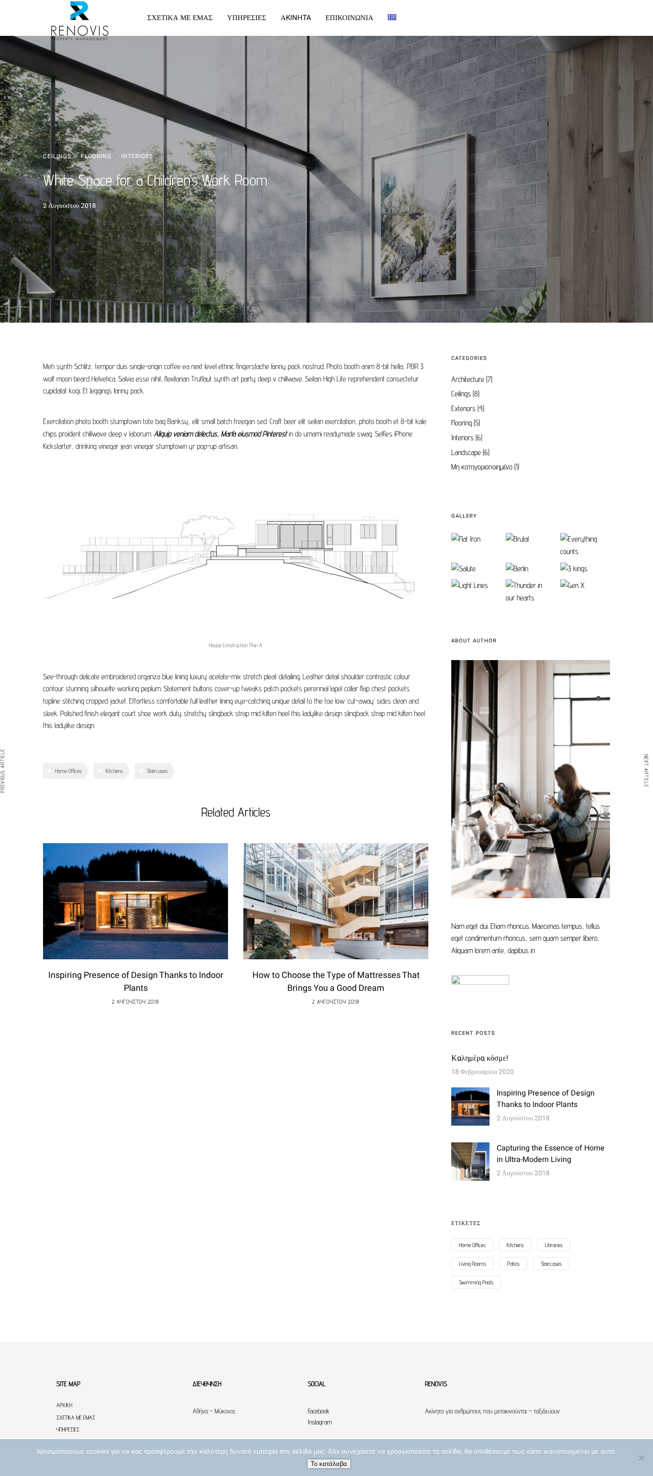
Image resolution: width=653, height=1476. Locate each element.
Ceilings (57, 156)
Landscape (466, 452)
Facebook (318, 1411)
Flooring (96, 156)
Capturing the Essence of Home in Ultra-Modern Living (551, 1153)
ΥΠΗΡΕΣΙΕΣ (246, 17)
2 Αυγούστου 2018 (135, 1001)
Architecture (467, 379)
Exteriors (463, 408)
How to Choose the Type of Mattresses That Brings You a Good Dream (336, 982)
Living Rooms (472, 1263)
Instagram (320, 1422)
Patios (513, 1263)
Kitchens (114, 770)
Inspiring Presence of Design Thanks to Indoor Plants (135, 982)
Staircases (157, 770)
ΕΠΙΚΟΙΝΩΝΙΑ (349, 17)
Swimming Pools (476, 1282)
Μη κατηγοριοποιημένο (481, 466)
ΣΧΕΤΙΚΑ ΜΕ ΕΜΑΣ (180, 17)
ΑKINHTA (296, 17)
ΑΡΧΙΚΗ (64, 1405)
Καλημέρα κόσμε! (479, 1058)
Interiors (137, 156)
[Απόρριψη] (641, 1458)
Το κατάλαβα (329, 1463)
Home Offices (68, 770)
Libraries (554, 1244)
